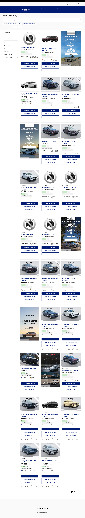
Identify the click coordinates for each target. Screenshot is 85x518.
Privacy (42, 505)
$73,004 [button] (68, 98)
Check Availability (29, 69)
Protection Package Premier (29, 23)
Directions (29, 505)
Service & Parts (51, 4)
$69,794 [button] (68, 328)
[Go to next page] (80, 492)
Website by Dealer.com (42, 512)
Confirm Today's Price (29, 66)
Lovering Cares (67, 4)
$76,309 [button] (48, 143)
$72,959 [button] (68, 189)
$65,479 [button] (68, 145)
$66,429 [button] (27, 282)
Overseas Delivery (54, 505)
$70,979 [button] (48, 418)
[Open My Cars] (78, 4)
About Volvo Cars (35, 4)
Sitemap (47, 505)
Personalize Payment (29, 63)
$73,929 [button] (27, 464)
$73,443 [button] (48, 52)
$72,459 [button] (48, 189)
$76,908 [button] (27, 49)
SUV (19, 23)
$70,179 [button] (48, 282)
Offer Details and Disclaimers (66, 65)
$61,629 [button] (68, 372)
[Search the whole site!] (81, 4)
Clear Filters (25, 26)
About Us (74, 4)
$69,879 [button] (48, 98)
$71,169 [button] (68, 418)
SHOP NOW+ (61, 8)
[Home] (6, 4)
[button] (29, 53)
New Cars (18, 4)
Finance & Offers (43, 4)
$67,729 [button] (68, 282)
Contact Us (35, 505)
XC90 (14, 26)
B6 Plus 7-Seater (12, 23)
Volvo (19, 26)
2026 (5, 23)
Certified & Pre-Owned (26, 4)
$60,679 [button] (27, 371)
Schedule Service (59, 4)
